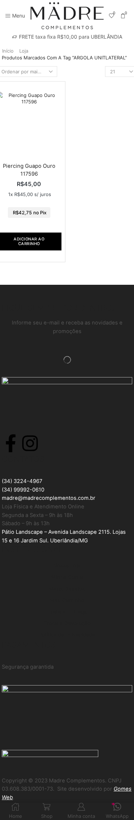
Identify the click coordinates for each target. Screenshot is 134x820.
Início (8, 51)
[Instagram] (30, 443)
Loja (23, 51)
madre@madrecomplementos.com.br (48, 498)
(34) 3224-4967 (22, 481)
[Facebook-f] (11, 443)
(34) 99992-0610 (23, 490)
